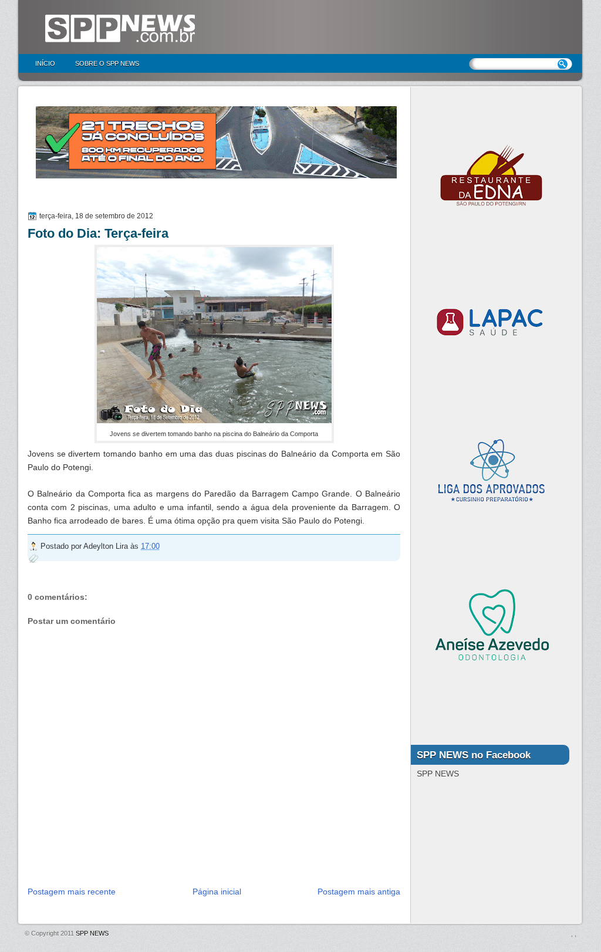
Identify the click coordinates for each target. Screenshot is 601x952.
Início (45, 63)
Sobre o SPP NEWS (107, 63)
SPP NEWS (92, 933)
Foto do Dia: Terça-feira (98, 233)
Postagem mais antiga (359, 891)
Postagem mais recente (72, 891)
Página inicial (217, 891)
